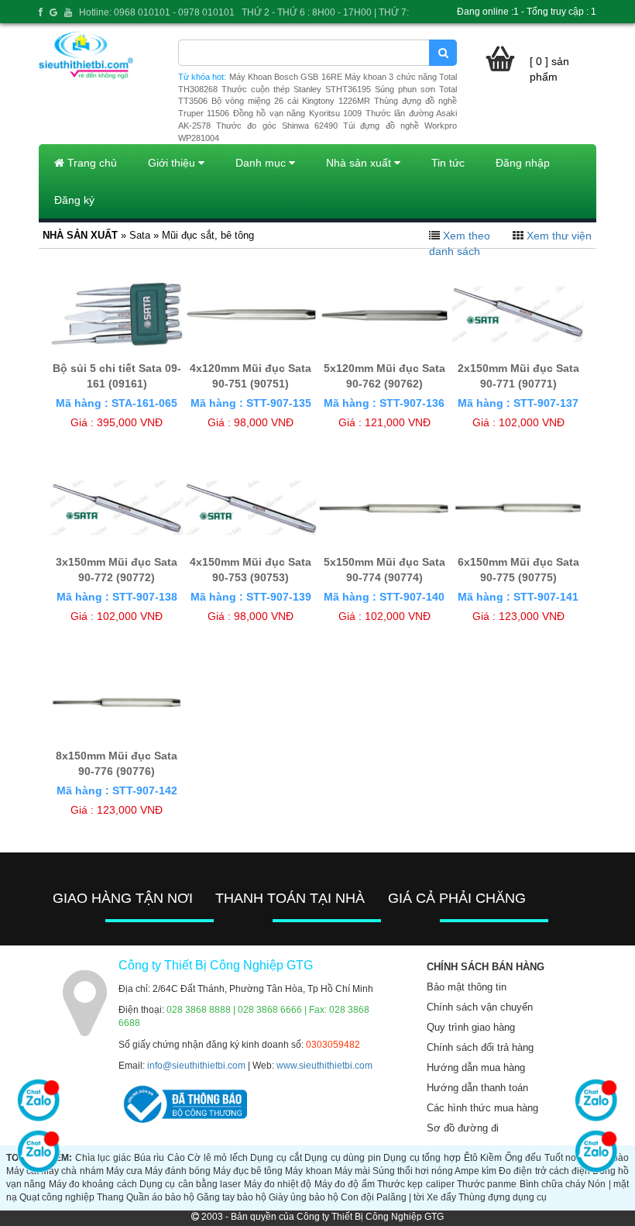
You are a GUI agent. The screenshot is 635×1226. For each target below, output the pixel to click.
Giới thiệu (173, 163)
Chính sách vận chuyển (480, 1007)
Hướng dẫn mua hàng (476, 1067)
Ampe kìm (475, 1171)
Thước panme (487, 1184)
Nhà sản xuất (360, 163)
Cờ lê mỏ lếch (217, 1157)
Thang (110, 1197)
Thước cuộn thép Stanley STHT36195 (296, 89)
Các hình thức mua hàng (482, 1108)
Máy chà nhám (72, 1171)
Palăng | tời (400, 1197)
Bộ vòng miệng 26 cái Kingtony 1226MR (290, 100)
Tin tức (448, 163)
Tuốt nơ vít (566, 1157)
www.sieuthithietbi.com (324, 1065)
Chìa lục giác (103, 1157)
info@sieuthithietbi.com (196, 1065)
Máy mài (352, 1171)
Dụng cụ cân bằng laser (190, 1184)
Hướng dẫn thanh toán (477, 1087)
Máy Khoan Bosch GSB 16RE (285, 76)
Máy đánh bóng (178, 1171)
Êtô (471, 1157)
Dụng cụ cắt (275, 1157)
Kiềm (491, 1157)
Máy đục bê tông (248, 1171)
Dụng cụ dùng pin (342, 1157)
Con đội (357, 1197)
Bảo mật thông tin (466, 987)
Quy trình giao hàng (471, 1027)
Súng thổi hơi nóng (412, 1171)
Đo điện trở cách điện (544, 1171)
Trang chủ (90, 163)
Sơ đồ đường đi (463, 1128)
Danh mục (262, 163)
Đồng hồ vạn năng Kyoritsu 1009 (297, 113)
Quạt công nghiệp (56, 1197)
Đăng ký (74, 200)
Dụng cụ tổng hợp (422, 1157)
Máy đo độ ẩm (344, 1184)
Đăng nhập (523, 163)
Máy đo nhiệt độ (278, 1184)
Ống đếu (523, 1157)
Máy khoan (308, 1171)
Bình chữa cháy (553, 1184)
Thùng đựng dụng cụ (502, 1197)
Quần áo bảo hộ (160, 1197)
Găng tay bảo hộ (231, 1197)
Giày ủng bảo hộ (303, 1197)
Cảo (176, 1157)
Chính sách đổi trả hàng (480, 1047)
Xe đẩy (441, 1197)
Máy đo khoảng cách (93, 1184)
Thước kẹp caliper (416, 1184)
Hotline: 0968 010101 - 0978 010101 (157, 12)
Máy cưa (124, 1171)
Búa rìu (149, 1157)
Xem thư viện (559, 235)
